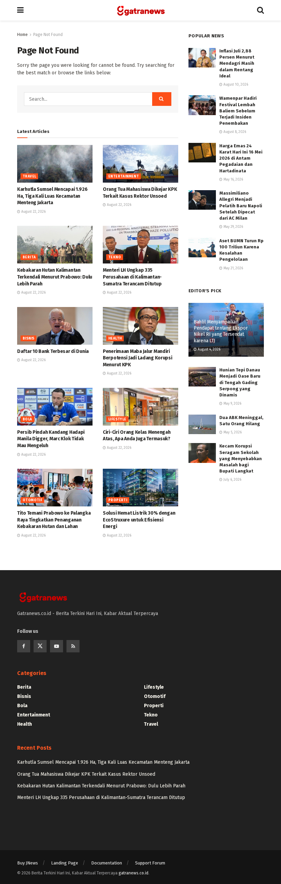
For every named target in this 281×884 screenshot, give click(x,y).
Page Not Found (48, 34)
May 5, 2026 (232, 432)
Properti (117, 500)
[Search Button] (161, 99)
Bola (27, 419)
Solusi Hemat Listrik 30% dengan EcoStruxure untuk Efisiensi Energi (139, 519)
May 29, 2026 (232, 227)
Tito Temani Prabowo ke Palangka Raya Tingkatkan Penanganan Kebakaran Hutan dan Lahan (53, 519)
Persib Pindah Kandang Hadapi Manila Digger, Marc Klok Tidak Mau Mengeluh (51, 439)
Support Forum (150, 862)
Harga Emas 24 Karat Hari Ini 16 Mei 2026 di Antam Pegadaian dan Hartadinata (240, 158)
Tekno (114, 257)
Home (22, 34)
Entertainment (123, 176)
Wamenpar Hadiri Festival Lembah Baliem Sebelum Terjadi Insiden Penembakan (238, 111)
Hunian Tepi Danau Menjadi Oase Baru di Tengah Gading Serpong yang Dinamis (239, 382)
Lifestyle (117, 419)
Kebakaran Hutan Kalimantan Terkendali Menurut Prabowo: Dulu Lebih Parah (54, 276)
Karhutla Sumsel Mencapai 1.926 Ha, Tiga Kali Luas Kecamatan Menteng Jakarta (52, 196)
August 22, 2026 (33, 212)
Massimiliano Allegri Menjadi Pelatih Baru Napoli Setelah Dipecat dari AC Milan (240, 206)
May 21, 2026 (232, 268)
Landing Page (64, 862)
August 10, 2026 (235, 85)
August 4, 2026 (208, 349)
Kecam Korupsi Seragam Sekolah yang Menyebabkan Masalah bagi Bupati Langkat (240, 458)
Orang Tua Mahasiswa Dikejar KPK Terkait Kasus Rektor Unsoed (86, 774)
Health (115, 338)
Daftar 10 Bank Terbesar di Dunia (53, 351)
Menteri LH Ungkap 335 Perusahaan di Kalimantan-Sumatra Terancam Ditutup (132, 276)
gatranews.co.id (133, 873)
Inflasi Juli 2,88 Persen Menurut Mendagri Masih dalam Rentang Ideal (236, 63)
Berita (29, 257)
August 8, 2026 (234, 132)
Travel (29, 176)
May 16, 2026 (232, 179)
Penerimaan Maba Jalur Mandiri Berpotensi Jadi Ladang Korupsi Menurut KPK (137, 358)
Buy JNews (27, 862)
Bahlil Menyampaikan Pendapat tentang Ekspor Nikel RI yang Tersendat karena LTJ (221, 331)
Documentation (106, 862)
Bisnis (28, 338)
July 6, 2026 (231, 480)
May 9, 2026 (231, 404)
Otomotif (32, 500)
